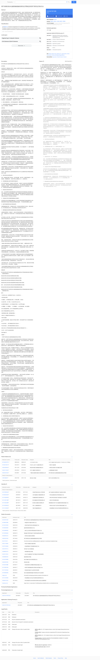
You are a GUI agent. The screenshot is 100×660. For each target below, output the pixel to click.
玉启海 (58, 21)
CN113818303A (5, 505)
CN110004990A (5, 497)
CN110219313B (5, 525)
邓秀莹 (64, 21)
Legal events (63, 53)
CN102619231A (5, 464)
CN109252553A (5, 494)
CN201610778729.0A (6, 595)
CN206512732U (5, 580)
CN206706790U (5, 562)
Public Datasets (49, 658)
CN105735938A (5, 559)
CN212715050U (5, 543)
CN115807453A (5, 567)
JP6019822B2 (5, 477)
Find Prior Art (59, 16)
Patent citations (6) (52, 53)
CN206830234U (5, 556)
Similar (66, 16)
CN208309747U (5, 551)
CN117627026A (5, 570)
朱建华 (51, 21)
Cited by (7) (59, 53)
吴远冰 (55, 21)
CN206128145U (5, 472)
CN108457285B (5, 522)
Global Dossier (60, 56)
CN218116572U (5, 554)
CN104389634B (5, 530)
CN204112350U (5, 470)
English (55, 19)
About (34, 658)
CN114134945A (5, 508)
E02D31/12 (6, 26)
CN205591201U (5, 535)
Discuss (64, 56)
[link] (21, 28)
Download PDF (51, 16)
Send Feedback (41, 658)
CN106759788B (5, 564)
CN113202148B (5, 500)
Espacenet (54, 56)
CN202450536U (5, 467)
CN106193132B (5, 519)
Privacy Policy (60, 658)
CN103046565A (5, 527)
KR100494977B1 (5, 462)
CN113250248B (5, 502)
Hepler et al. (4, 575)
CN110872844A (5, 533)
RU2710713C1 (5, 541)
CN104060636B (5, 572)
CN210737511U (5, 548)
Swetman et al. (5, 583)
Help (66, 658)
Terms (55, 658)
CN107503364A (5, 492)
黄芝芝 (61, 21)
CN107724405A (5, 546)
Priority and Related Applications (58, 55)
